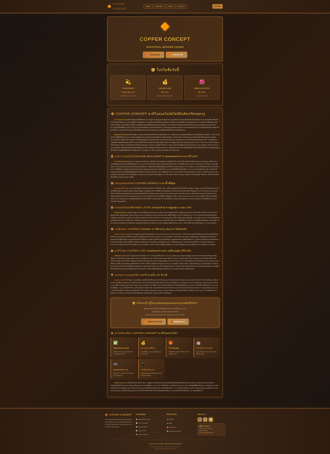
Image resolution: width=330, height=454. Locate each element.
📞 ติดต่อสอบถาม (178, 322)
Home (148, 6)
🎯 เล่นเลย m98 (153, 55)
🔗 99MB (169, 423)
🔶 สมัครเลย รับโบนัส (153, 322)
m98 (115, 119)
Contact (180, 6)
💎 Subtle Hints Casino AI (174, 431)
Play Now (217, 6)
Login (170, 6)
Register (159, 6)
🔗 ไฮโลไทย (170, 419)
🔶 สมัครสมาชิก (176, 55)
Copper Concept (119, 6)
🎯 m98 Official (171, 427)
